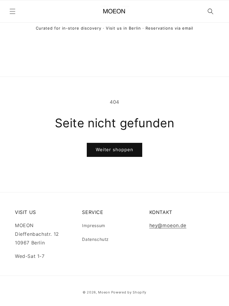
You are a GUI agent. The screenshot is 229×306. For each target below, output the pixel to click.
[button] (12, 11)
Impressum (93, 225)
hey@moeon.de (167, 225)
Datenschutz (95, 239)
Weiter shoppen (114, 149)
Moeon (104, 292)
